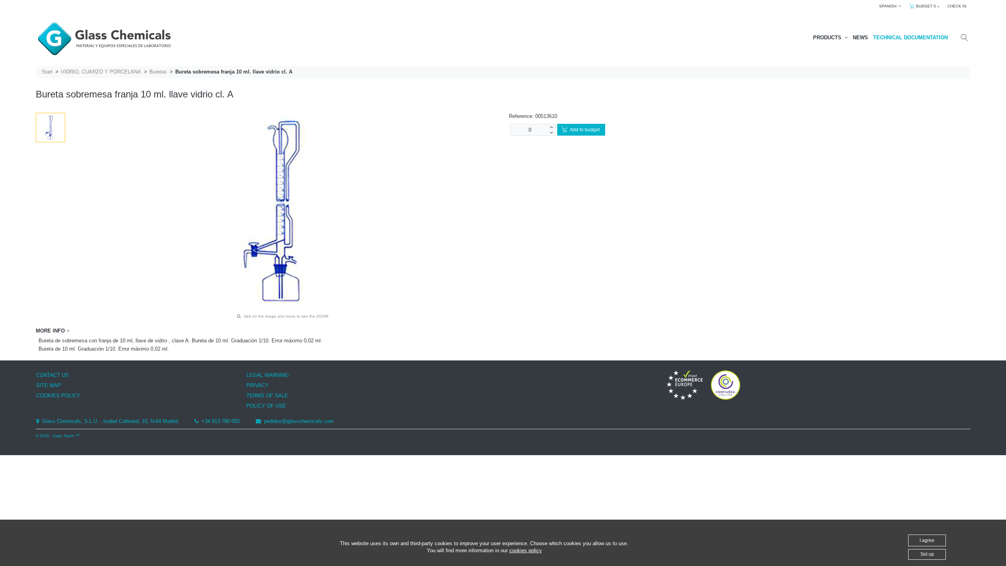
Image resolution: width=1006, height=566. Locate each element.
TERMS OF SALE (267, 396)
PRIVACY (257, 385)
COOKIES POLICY (58, 396)
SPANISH (889, 6)
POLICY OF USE (266, 406)
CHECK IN (956, 6)
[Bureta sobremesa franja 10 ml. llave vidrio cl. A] (50, 127)
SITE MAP (48, 385)
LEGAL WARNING (267, 375)
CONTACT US (52, 375)
